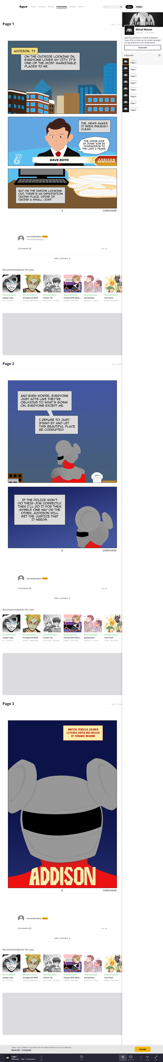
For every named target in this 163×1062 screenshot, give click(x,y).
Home (33, 6)
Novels (51, 6)
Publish (139, 7)
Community (61, 6)
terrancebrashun (34, 236)
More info (15, 1050)
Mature (72, 6)
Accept (142, 1049)
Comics (42, 6)
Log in (129, 7)
